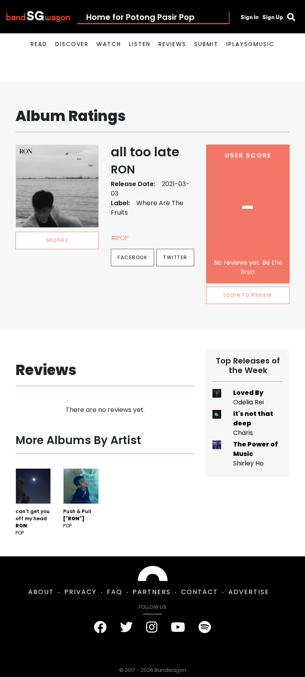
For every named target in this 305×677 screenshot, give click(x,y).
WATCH (109, 44)
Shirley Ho (248, 463)
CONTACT (199, 591)
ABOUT (41, 591)
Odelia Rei (248, 402)
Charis (243, 432)
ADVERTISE (248, 591)
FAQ (114, 591)
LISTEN (140, 44)
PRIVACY (80, 591)
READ (39, 44)
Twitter (175, 257)
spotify (57, 240)
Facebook (132, 257)
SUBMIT (206, 44)
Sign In (250, 17)
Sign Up (273, 17)
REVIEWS (172, 44)
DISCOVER (72, 44)
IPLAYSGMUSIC (250, 44)
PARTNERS (152, 591)
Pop (19, 532)
